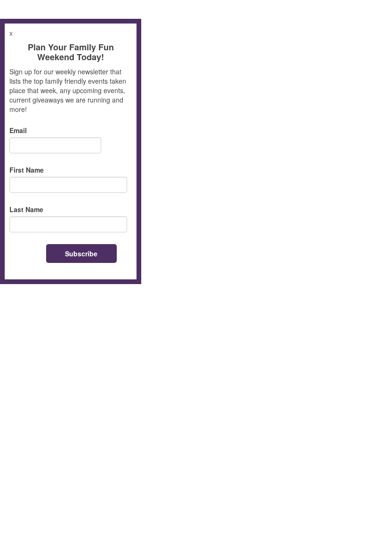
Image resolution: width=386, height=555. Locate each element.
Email (18, 130)
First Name (26, 169)
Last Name (26, 209)
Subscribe (81, 253)
